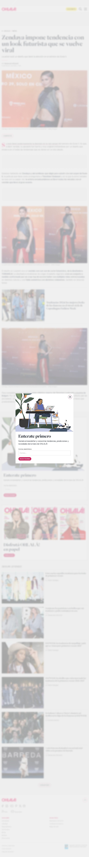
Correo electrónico (25, 449)
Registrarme (25, 459)
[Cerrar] (70, 397)
